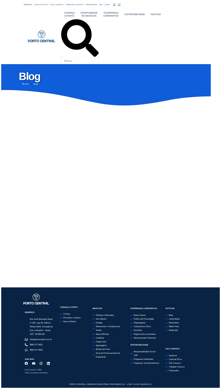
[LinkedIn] (195, 5)
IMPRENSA (28, 4)
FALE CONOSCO (56, 4)
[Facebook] (175, 5)
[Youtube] (182, 5)
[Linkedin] (48, 363)
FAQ (101, 4)
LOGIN (107, 4)
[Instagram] (189, 5)
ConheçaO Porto (69, 14)
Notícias (156, 14)
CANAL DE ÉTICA (41, 4)
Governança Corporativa (110, 14)
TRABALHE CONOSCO (74, 4)
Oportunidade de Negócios (89, 14)
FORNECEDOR (91, 4)
